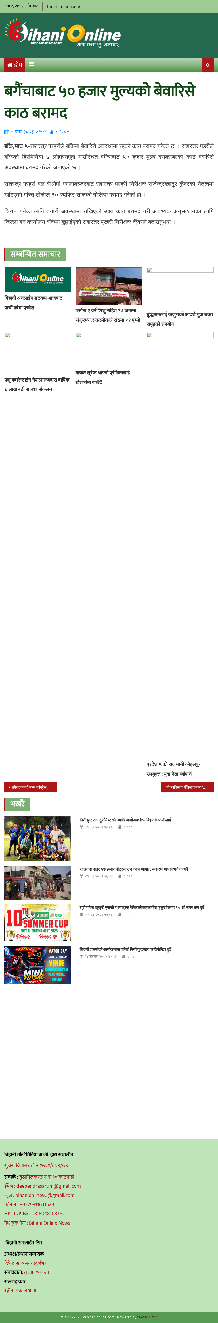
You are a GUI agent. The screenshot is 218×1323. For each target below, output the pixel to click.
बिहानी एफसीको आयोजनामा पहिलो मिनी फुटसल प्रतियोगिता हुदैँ (125, 949)
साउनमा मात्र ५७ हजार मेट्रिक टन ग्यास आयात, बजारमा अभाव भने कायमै (134, 869)
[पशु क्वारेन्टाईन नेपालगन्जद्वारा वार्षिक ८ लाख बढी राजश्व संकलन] (38, 353)
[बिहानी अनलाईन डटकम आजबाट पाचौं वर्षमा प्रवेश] (38, 280)
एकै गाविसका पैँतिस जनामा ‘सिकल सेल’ (189, 787)
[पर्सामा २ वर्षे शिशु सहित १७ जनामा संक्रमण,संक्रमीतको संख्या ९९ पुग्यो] (109, 286)
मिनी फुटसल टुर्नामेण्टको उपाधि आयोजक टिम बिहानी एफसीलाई (125, 820)
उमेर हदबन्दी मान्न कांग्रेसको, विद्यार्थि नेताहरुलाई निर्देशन (34, 787)
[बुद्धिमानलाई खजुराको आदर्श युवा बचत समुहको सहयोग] (180, 288)
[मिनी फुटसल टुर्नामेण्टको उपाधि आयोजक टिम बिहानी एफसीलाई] (37, 838)
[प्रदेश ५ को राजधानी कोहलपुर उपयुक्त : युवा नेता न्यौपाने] (180, 545)
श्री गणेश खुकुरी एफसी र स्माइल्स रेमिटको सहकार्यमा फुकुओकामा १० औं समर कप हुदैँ (142, 907)
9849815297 (147, 1317)
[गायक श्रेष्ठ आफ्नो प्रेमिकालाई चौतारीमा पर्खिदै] (109, 349)
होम (18, 65)
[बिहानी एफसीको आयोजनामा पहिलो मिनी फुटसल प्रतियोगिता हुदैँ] (37, 965)
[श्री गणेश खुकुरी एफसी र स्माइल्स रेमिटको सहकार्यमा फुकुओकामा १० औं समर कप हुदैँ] (37, 923)
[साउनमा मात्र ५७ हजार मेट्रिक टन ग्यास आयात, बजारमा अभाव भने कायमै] (37, 883)
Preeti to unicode (63, 6)
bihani (62, 131)
